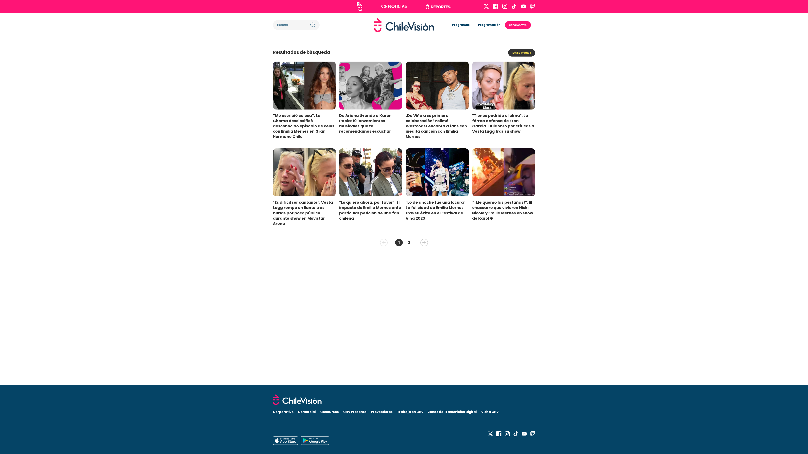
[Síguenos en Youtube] (523, 6)
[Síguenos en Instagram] (504, 6)
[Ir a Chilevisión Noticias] (394, 6)
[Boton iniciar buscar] (312, 25)
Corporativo (283, 412)
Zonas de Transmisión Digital (452, 412)
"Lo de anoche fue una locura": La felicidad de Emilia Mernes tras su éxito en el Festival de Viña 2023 (436, 210)
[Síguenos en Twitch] (532, 6)
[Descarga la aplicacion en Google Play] (285, 440)
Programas (461, 25)
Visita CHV (490, 412)
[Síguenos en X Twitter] (486, 6)
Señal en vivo (518, 25)
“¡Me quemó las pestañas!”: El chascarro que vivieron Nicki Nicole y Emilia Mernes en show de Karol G (502, 210)
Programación (489, 25)
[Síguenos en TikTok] (514, 6)
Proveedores (382, 412)
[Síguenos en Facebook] (495, 6)
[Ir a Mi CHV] (359, 6)
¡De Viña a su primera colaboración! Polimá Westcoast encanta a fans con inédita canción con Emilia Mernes (436, 126)
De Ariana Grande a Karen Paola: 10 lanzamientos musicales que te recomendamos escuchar (365, 123)
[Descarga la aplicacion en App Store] (315, 440)
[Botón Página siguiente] (424, 242)
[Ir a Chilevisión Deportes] (438, 6)
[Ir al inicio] (404, 25)
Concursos (329, 412)
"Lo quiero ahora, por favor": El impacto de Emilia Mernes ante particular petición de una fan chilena (370, 210)
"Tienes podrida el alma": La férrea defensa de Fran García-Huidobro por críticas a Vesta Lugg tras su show (503, 123)
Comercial (307, 412)
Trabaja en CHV (410, 412)
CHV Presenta (355, 412)
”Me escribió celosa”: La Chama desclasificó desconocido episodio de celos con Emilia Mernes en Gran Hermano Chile (303, 126)
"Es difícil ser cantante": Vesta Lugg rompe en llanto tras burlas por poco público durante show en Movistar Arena (303, 213)
